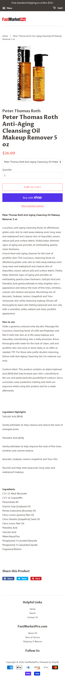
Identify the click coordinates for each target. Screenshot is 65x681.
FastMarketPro (32, 662)
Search (32, 613)
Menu (9, 8)
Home (5, 36)
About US (32, 633)
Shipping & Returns (32, 641)
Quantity (7, 169)
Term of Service (32, 637)
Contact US (32, 617)
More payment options (32, 205)
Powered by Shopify (49, 662)
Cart (60, 8)
